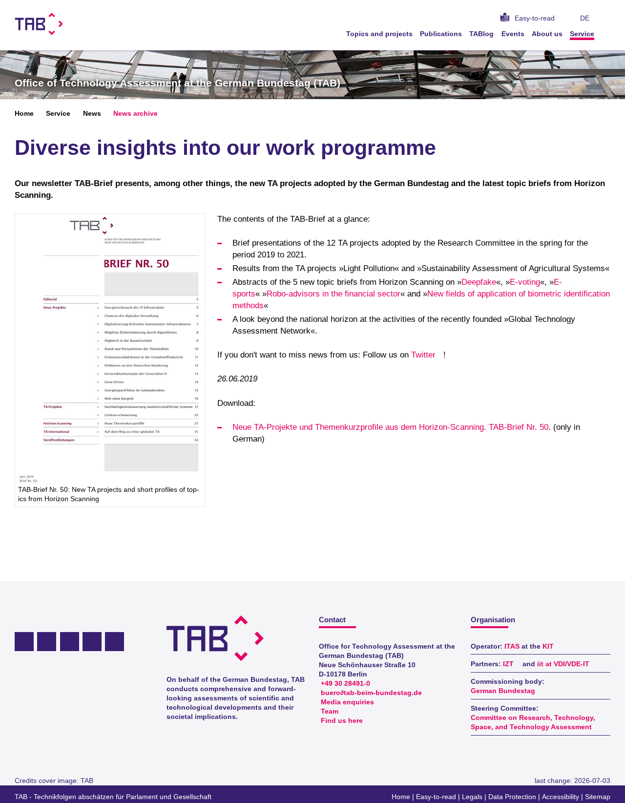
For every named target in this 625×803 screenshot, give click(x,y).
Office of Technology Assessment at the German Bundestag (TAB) (177, 83)
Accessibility (560, 797)
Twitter (423, 354)
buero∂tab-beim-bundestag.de (371, 693)
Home (24, 113)
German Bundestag (503, 691)
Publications (441, 34)
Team (329, 711)
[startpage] (607, 33)
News (92, 113)
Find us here (342, 720)
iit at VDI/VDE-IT (563, 664)
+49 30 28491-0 (345, 683)
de (584, 18)
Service (582, 34)
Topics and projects (379, 34)
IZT (508, 664)
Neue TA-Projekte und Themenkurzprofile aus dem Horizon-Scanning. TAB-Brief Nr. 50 (390, 427)
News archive (135, 113)
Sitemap (597, 797)
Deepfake (478, 282)
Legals (472, 797)
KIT (548, 646)
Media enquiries (347, 702)
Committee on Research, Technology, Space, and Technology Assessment (533, 722)
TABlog (481, 34)
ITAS (512, 646)
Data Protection (512, 797)
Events (512, 34)
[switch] (607, 18)
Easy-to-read (535, 18)
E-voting (525, 282)
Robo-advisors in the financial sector (333, 293)
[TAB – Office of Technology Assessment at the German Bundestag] (39, 24)
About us (547, 34)
